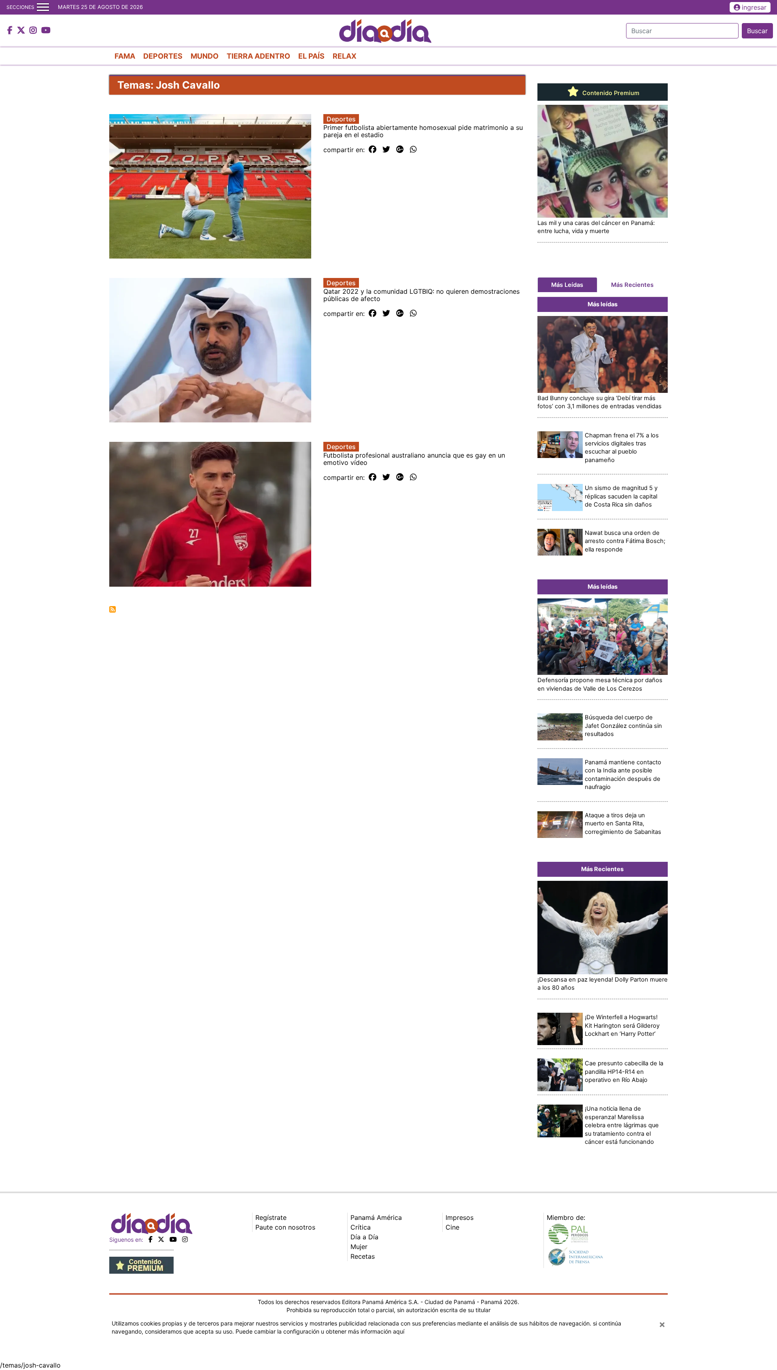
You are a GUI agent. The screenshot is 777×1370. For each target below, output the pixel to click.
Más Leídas (567, 284)
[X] (161, 1239)
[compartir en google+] (400, 150)
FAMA (125, 56)
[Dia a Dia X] (22, 31)
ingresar (754, 7)
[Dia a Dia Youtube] (46, 31)
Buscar (757, 31)
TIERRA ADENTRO (258, 56)
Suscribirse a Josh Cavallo (112, 609)
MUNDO (205, 56)
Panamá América (376, 1217)
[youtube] (173, 1239)
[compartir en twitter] (386, 150)
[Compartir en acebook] (372, 150)
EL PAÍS (311, 56)
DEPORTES (163, 56)
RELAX (345, 56)
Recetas (362, 1256)
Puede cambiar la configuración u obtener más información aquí (320, 1331)
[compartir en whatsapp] (413, 150)
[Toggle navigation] (42, 7)
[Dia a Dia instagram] (34, 31)
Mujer (358, 1247)
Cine (452, 1227)
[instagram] (185, 1239)
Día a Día (364, 1237)
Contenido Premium (610, 93)
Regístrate (271, 1217)
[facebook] (151, 1239)
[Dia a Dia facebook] (11, 31)
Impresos (459, 1217)
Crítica (360, 1227)
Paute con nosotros (285, 1227)
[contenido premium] (141, 1264)
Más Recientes (632, 284)
